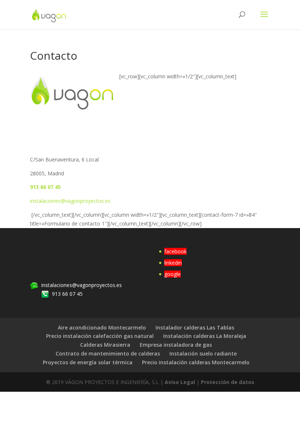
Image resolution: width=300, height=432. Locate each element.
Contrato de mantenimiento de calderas (108, 353)
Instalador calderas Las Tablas (194, 327)
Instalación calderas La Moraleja (204, 335)
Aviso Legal (180, 382)
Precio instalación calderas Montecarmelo (196, 362)
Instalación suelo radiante (203, 353)
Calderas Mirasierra (105, 344)
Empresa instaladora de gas (176, 344)
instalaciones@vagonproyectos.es (70, 200)
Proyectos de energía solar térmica (87, 362)
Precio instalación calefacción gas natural (100, 335)
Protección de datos (227, 382)
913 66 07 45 (45, 186)
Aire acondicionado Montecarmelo (102, 327)
